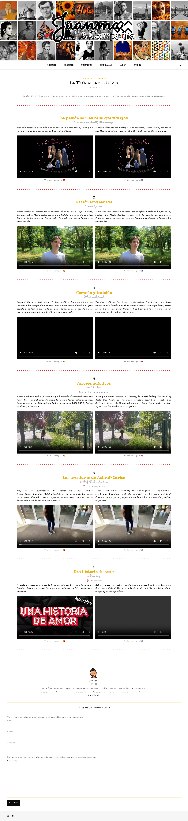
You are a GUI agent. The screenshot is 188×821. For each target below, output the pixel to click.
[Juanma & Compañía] (94, 30)
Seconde (69, 65)
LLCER (123, 65)
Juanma (94, 680)
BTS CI (137, 65)
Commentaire (13, 761)
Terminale (106, 65)
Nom (10, 721)
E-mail (11, 732)
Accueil (51, 65)
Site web (11, 743)
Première (86, 65)
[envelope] (12, 816)
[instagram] (8, 816)
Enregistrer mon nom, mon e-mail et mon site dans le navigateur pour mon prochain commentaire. (51, 757)
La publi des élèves (94, 79)
